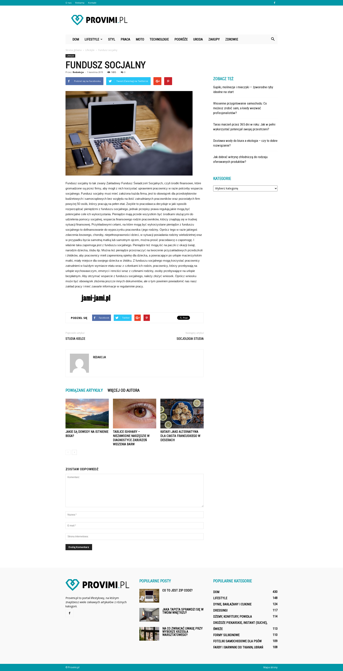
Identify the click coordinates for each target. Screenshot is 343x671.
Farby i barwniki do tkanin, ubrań (238, 647)
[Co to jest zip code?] (149, 596)
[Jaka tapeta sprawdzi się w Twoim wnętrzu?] (149, 615)
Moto (140, 39)
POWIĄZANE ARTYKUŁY (84, 390)
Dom (75, 39)
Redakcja (78, 72)
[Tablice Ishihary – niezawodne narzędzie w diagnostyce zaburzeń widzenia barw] (134, 413)
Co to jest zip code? (177, 590)
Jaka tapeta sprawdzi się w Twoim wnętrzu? (182, 611)
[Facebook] (274, 3)
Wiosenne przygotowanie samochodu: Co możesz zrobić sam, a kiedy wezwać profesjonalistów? (240, 108)
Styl (111, 39)
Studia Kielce (75, 339)
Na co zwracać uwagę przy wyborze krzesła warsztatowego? (182, 632)
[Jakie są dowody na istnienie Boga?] (87, 413)
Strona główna (74, 50)
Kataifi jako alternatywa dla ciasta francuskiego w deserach (180, 436)
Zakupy (214, 39)
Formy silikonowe (226, 635)
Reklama (79, 2)
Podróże (181, 39)
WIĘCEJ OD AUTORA (124, 390)
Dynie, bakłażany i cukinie (232, 604)
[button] (272, 39)
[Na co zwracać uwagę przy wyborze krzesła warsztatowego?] (149, 634)
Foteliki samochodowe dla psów (237, 641)
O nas (68, 2)
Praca (125, 39)
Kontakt (92, 2)
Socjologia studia (190, 339)
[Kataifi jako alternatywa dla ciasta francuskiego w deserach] (182, 413)
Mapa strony (270, 667)
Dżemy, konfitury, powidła (232, 616)
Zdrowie (231, 39)
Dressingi (220, 610)
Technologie (159, 39)
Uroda (198, 39)
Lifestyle (92, 39)
